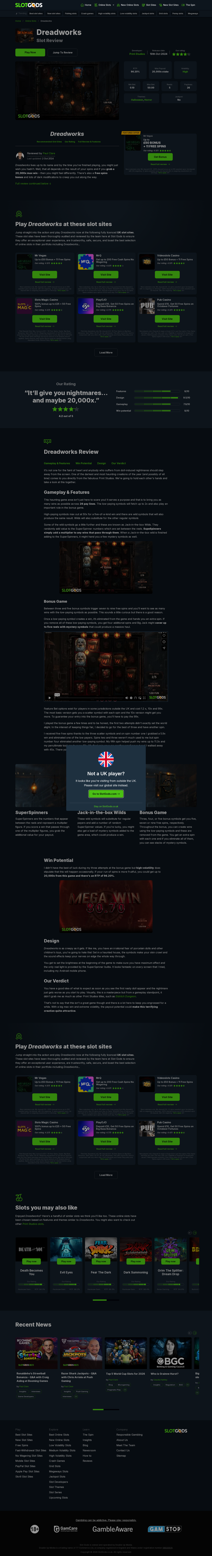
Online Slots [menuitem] (105, 5)
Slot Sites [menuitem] (151, 5)
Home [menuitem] (88, 5)
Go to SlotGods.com (104, 793)
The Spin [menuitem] (190, 5)
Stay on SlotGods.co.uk (106, 806)
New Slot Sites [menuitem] (171, 5)
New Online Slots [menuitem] (130, 5)
